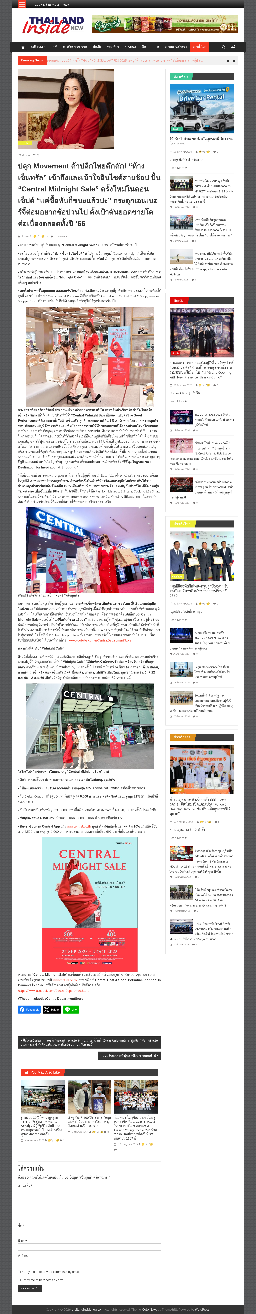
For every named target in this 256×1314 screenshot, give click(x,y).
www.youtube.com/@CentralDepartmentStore (100, 643)
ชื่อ (21, 1229)
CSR (156, 47)
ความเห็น (25, 1188)
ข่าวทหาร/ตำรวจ (176, 47)
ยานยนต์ (130, 47)
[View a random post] (233, 46)
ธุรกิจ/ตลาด (38, 47)
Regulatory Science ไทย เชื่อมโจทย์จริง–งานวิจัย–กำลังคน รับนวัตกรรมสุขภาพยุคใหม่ (212, 675)
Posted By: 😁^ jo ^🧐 (33, 239)
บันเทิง (97, 47)
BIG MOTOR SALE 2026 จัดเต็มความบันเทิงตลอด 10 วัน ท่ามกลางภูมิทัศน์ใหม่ (214, 422)
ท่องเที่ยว (113, 47)
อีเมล (22, 1244)
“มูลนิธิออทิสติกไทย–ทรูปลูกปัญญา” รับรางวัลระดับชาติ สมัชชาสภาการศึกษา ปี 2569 (199, 594)
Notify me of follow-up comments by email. (51, 1275)
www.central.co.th (79, 829)
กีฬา (145, 47)
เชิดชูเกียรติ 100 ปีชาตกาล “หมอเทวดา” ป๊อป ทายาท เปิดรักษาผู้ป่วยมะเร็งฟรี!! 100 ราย (89, 1124)
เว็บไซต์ (23, 1259)
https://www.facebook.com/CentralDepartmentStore (53, 993)
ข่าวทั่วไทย (199, 47)
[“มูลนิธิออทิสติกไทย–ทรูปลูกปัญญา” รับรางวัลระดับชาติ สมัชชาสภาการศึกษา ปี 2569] (202, 559)
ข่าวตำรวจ (177, 793)
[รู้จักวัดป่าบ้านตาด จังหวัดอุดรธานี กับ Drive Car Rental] (202, 111)
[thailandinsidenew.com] (23, 47)
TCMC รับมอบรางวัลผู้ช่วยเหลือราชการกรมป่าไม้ (128, 1059)
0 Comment (60, 239)
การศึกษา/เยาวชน (75, 47)
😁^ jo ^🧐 (53, 1143)
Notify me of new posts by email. (43, 1283)
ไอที (54, 47)
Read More (177, 171)
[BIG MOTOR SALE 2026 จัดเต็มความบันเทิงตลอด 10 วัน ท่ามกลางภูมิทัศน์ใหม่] (181, 420)
